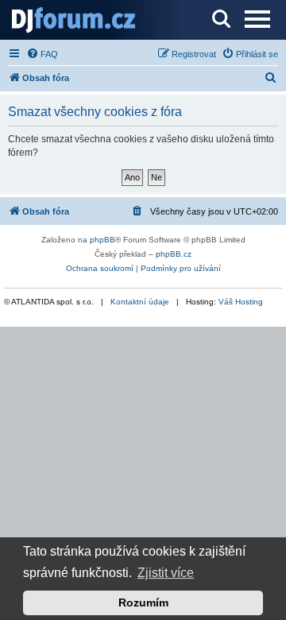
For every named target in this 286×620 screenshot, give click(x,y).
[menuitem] (42, 54)
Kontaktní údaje (139, 301)
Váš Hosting (240, 301)
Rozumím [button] (143, 602)
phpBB (102, 239)
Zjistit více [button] (165, 572)
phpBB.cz (173, 254)
